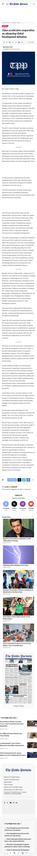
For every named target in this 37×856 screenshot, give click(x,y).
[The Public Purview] (18, 4)
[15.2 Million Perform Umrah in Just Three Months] (32, 735)
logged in (14, 489)
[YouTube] (10, 802)
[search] (33, 4)
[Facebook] (6, 506)
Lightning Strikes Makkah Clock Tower (15, 565)
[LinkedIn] (16, 802)
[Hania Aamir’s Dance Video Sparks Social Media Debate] (18, 606)
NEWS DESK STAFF (8, 47)
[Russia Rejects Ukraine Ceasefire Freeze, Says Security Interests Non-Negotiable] (32, 723)
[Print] (19, 42)
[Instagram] (23, 506)
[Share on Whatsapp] (12, 42)
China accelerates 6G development (18, 850)
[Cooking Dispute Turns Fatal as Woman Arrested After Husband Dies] (32, 745)
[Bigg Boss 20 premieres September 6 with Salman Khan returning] (18, 528)
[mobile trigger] (3, 4)
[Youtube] (31, 506)
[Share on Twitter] (9, 42)
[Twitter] (14, 506)
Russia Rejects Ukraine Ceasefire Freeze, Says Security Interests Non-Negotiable (12, 724)
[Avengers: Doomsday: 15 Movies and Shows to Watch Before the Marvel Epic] (18, 579)
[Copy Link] (16, 42)
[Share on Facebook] (6, 42)
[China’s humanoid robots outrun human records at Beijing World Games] (32, 755)
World (5, 26)
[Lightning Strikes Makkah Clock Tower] (18, 554)
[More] (22, 42)
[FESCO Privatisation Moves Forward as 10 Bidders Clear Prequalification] (18, 633)
